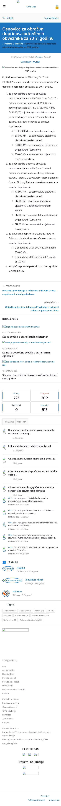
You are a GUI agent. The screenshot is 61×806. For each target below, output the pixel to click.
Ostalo (39, 611)
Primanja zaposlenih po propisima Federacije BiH (25, 739)
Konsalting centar (10, 699)
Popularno (9, 421)
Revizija (21, 568)
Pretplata (6, 714)
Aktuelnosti (7, 718)
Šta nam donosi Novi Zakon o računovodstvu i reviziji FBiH (30, 377)
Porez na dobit (21, 615)
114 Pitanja (21, 571)
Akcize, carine (10, 611)
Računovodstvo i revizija (31, 620)
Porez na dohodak (40, 615)
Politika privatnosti (36, 800)
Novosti (39, 57)
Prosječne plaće (9, 743)
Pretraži (9, 18)
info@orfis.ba (9, 660)
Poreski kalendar (10, 728)
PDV (50, 611)
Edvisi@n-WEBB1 (30, 61)
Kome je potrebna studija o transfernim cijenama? (26, 354)
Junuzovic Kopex (34, 579)
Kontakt (6, 722)
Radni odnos (10, 620)
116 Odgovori (32, 571)
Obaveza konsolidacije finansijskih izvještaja (32, 458)
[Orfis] (31, 6)
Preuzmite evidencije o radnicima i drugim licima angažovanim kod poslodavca (29, 292)
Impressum (54, 800)
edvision (17, 591)
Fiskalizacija (26, 611)
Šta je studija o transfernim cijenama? (25, 336)
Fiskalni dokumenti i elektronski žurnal (29, 446)
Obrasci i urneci (9, 707)
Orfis (10, 498)
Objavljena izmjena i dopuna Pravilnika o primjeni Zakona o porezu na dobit (32, 309)
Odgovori (21, 421)
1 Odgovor (17, 463)
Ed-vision (45, 796)
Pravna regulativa (10, 703)
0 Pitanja (29, 583)
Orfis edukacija (9, 711)
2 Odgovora (18, 438)
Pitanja (7, 615)
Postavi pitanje (51, 18)
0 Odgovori (40, 583)
